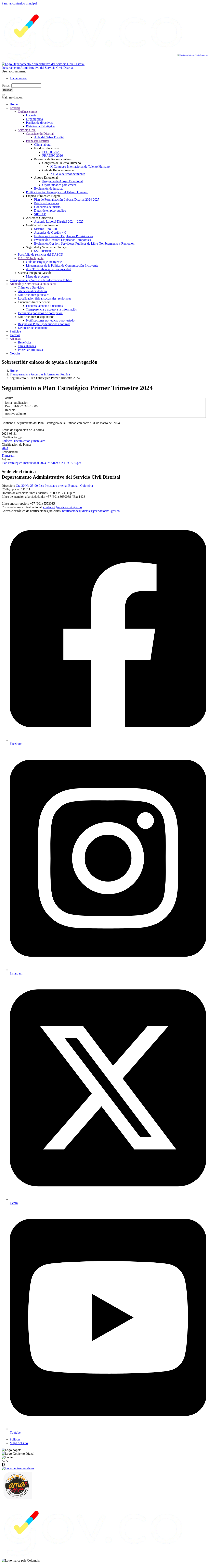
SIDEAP (40, 214)
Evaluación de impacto (48, 188)
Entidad (15, 108)
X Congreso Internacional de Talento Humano (80, 166)
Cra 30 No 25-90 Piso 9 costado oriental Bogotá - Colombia (54, 485)
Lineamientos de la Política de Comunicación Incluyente (62, 265)
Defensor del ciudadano (33, 327)
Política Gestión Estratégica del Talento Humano (57, 192)
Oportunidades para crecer (59, 185)
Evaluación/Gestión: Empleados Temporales (62, 240)
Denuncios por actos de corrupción (40, 313)
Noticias (15, 353)
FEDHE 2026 (51, 152)
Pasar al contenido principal (19, 3)
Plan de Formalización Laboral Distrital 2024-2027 (66, 199)
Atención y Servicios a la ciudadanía (33, 283)
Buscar (6, 85)
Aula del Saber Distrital (49, 137)
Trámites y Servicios (31, 287)
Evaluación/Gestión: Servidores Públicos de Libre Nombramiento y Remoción (84, 243)
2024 (5, 448)
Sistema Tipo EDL (46, 229)
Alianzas (15, 338)
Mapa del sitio (19, 1443)
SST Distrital (42, 251)
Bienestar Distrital (37, 141)
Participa (15, 331)
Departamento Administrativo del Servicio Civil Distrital (38, 67)
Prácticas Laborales (46, 203)
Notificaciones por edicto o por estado (50, 320)
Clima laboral (42, 144)
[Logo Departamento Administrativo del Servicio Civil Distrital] (43, 64)
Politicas (15, 1439)
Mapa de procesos (37, 276)
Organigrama (34, 119)
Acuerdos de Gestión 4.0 (50, 232)
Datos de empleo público (50, 210)
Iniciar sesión (18, 78)
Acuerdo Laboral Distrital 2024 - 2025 (58, 221)
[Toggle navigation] (3, 94)
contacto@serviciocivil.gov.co (62, 507)
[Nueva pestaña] (93, 1557)
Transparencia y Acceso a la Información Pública (41, 280)
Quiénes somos (27, 111)
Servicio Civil (27, 130)
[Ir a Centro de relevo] (18, 1468)
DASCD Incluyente (30, 258)
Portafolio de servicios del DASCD (40, 254)
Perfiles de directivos (39, 122)
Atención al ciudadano (32, 291)
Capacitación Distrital (40, 133)
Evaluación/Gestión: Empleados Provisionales (63, 236)
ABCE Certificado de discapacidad (48, 269)
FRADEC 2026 (52, 155)
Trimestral (8, 455)
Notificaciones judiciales (33, 294)
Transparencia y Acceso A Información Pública (40, 374)
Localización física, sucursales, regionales (44, 298)
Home (14, 104)
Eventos (15, 335)
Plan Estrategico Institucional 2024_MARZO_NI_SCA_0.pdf (41, 463)
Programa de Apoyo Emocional (62, 181)
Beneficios (24, 342)
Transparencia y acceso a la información (51, 309)
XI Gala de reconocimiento (67, 174)
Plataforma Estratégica (40, 126)
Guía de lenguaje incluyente (44, 262)
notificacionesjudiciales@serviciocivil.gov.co (91, 511)
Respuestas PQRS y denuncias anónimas (44, 324)
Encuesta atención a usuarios (44, 305)
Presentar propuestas (31, 349)
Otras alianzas (27, 346)
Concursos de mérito (47, 207)
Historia (31, 115)
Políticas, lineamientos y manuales (23, 441)
